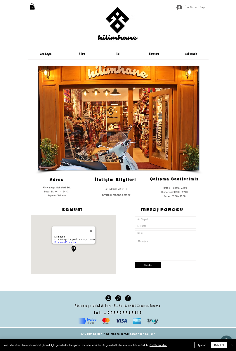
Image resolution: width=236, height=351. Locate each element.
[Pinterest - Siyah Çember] (118, 298)
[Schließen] (231, 345)
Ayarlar (201, 345)
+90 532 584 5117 (118, 189)
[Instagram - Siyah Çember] (108, 298)
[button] (32, 6)
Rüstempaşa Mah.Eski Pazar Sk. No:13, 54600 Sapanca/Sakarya (118, 306)
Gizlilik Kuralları (158, 345)
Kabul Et (219, 345)
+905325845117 (123, 312)
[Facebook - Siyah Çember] (128, 298)
